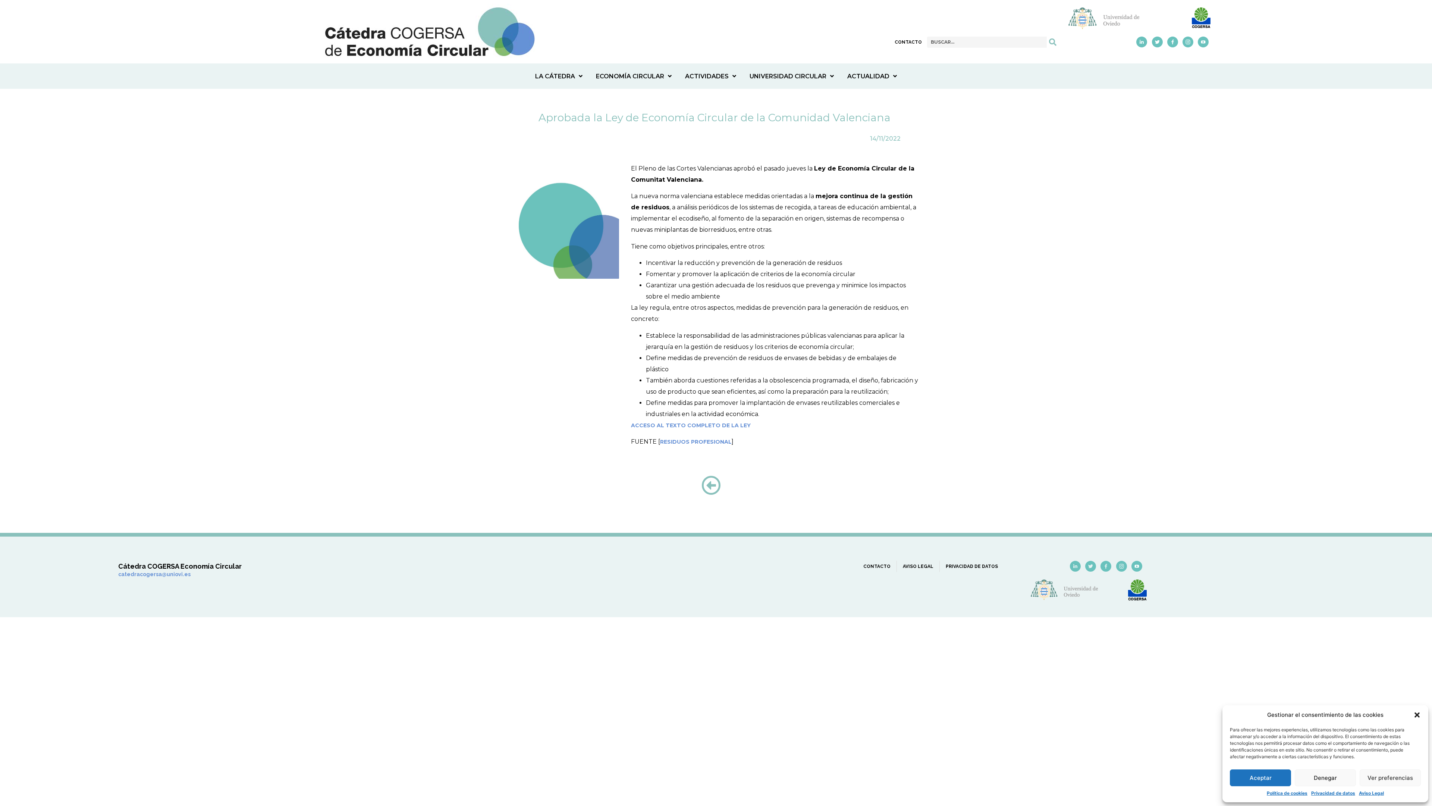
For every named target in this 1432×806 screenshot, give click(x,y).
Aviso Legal (1371, 793)
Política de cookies (1287, 793)
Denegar (1325, 777)
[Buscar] (1053, 42)
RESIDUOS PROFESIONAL (696, 441)
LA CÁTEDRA (555, 76)
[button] (1417, 715)
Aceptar (1261, 777)
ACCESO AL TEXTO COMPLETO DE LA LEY (691, 425)
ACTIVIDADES (707, 76)
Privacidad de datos (1333, 793)
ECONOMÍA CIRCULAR (630, 76)
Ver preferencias (1390, 777)
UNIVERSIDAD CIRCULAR (788, 76)
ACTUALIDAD (868, 76)
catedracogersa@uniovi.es (154, 574)
